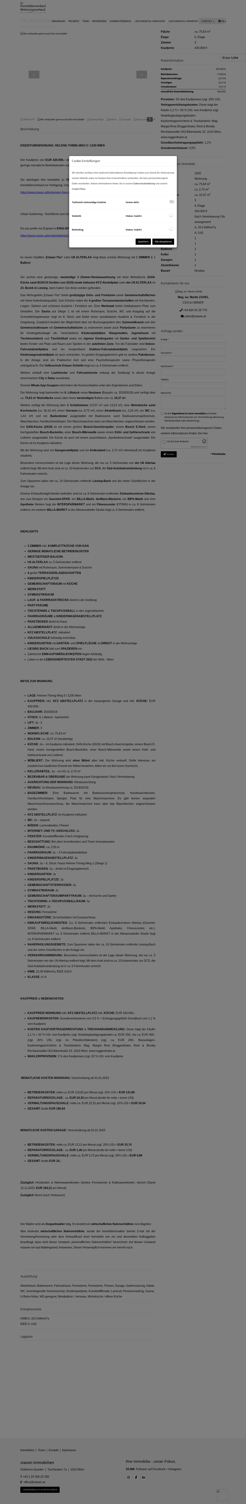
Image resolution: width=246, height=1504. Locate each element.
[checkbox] (171, 201)
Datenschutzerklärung (144, 183)
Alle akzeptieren (163, 241)
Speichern (143, 241)
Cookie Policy (78, 189)
